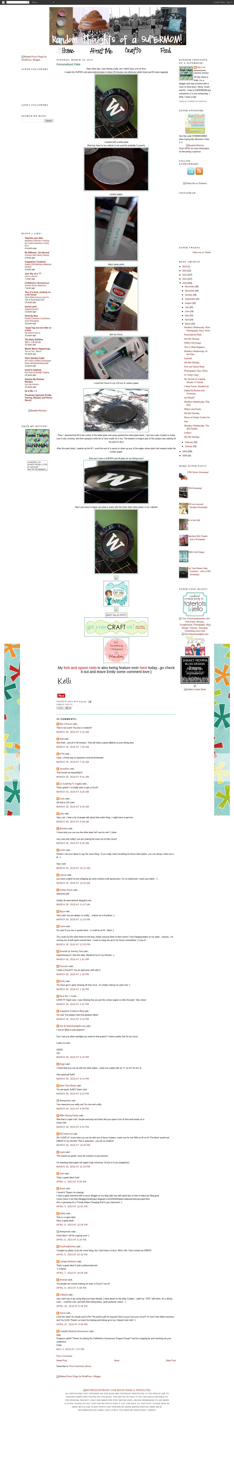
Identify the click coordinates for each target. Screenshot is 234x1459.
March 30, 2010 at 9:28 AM (73, 822)
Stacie (63, 1313)
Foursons (64, 966)
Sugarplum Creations (35, 262)
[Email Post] (89, 701)
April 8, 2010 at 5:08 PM (71, 1288)
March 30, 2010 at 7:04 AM (73, 747)
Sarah (62, 1188)
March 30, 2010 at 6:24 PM (73, 1057)
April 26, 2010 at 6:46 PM (72, 1306)
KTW (62, 754)
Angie (62, 1064)
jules (62, 813)
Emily (62, 981)
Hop (186, 421)
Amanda (63, 1280)
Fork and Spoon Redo (194, 367)
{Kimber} (63, 828)
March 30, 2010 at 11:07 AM (73, 904)
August (188, 303)
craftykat (64, 1294)
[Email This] (58, 708)
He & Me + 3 (31, 391)
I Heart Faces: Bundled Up (196, 386)
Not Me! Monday (191, 339)
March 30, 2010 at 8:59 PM (73, 1108)
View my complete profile (193, 101)
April (187, 319)
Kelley (62, 1213)
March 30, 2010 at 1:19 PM (73, 974)
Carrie (62, 926)
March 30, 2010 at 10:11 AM (73, 868)
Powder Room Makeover (35, 285)
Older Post (171, 1360)
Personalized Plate (68, 64)
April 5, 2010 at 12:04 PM (72, 1225)
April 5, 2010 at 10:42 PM (72, 1254)
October (189, 295)
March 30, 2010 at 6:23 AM (73, 732)
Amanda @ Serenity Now (71, 951)
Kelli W (201, 67)
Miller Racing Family (69, 1115)
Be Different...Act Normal (37, 252)
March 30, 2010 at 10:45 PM (73, 1145)
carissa (63, 875)
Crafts (68, 704)
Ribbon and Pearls (192, 409)
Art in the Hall (193, 520)
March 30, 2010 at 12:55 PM (73, 944)
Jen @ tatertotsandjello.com (73, 1026)
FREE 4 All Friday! (192, 343)
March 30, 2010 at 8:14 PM (73, 1079)
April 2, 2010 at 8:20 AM (71, 1181)
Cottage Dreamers (68, 1261)
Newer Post (62, 1360)
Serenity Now (31, 316)
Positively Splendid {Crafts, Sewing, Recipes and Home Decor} (38, 397)
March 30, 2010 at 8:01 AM (73, 777)
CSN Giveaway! (194, 488)
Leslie (62, 850)
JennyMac (64, 769)
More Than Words (68, 1085)
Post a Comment (64, 1356)
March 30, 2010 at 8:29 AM (73, 807)
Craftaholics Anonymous (37, 283)
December (190, 286)
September (190, 299)
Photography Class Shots (196, 371)
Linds (62, 798)
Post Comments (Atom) (80, 1366)
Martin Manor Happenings (37, 349)
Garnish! (188, 358)
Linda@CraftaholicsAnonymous (74, 1331)
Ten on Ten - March (33, 351)
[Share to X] (64, 708)
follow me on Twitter (202, 252)
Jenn (62, 1173)
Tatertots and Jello (34, 238)
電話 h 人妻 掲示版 (33, 342)
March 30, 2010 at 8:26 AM (73, 792)
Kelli (62, 739)
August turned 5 (32, 309)
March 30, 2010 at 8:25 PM (73, 1094)
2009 (185, 451)
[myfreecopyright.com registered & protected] (117, 1390)
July (187, 307)
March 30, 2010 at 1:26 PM (73, 989)
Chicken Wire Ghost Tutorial (37, 255)
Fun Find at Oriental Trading (37, 372)
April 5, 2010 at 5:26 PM (71, 1239)
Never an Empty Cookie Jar (197, 417)
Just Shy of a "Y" (33, 273)
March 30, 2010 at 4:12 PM (73, 1019)
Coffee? (187, 433)
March (188, 324)
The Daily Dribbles (34, 339)
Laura (62, 1152)
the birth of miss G (32, 333)
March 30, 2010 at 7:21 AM (73, 762)
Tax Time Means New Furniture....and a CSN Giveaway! (198, 571)
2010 (185, 283)
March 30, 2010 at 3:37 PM (73, 1004)
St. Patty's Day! (191, 375)
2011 (185, 279)
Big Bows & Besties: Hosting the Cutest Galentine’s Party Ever (37, 243)
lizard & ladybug (33, 370)
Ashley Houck (66, 890)
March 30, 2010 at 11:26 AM (73, 919)
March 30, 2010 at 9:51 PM (73, 1127)
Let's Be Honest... (32, 384)
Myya (62, 911)
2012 (185, 275)
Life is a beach (31, 276)
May (187, 315)
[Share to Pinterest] (70, 708)
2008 (185, 455)
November (190, 291)
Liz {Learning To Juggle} (71, 784)
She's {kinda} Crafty (34, 358)
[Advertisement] (34, 177)
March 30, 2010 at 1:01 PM (73, 959)
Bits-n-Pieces (66, 724)
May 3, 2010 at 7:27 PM (70, 1349)
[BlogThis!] (61, 708)
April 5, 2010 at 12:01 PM (72, 1206)
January (189, 446)
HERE (187, 148)
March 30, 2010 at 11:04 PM (73, 1167)
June (187, 311)
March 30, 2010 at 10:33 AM (73, 883)
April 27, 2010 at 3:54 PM (72, 1324)
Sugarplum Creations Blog (72, 1011)
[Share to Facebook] (67, 708)
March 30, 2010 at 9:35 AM (73, 843)
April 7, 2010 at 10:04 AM (72, 1273)
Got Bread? (189, 398)
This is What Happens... (195, 347)
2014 (185, 266)
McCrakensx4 (66, 1134)
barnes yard (30, 306)
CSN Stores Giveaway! (198, 472)
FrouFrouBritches (68, 1246)
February (189, 442)
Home (116, 1360)
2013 (185, 270)
